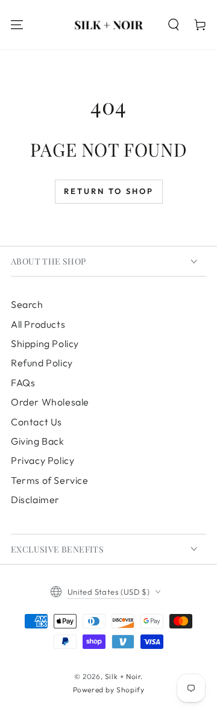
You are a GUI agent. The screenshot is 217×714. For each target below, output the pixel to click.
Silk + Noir (123, 676)
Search (27, 304)
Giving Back (37, 441)
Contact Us (36, 422)
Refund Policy (42, 363)
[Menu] (17, 24)
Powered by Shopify (109, 689)
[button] (173, 24)
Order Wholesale (50, 402)
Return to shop (109, 191)
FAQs (23, 383)
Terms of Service (50, 480)
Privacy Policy (42, 460)
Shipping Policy (45, 343)
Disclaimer (35, 499)
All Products (38, 324)
